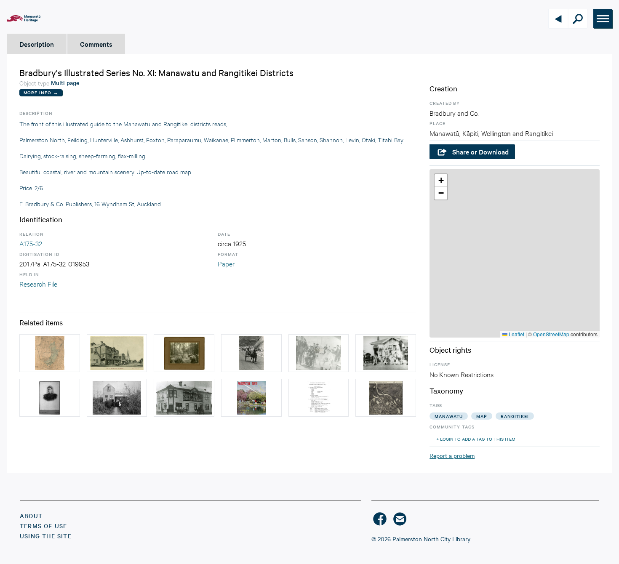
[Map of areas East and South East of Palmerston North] (49, 353)
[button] (441, 180)
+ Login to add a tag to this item (475, 439)
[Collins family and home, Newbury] (117, 398)
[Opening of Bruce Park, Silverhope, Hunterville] (184, 353)
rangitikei (515, 416)
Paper (226, 263)
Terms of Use (43, 525)
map (481, 416)
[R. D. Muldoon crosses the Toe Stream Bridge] (251, 353)
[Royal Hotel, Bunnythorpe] (184, 398)
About (31, 515)
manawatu (449, 416)
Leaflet (515, 334)
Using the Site (46, 536)
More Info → (41, 92)
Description (36, 43)
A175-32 (30, 243)
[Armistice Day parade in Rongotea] (385, 353)
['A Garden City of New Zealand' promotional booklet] (251, 398)
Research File (38, 283)
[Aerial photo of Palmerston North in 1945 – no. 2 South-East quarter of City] (385, 398)
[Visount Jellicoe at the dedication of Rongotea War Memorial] (318, 353)
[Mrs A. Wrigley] (49, 398)
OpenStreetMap (551, 334)
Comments (96, 43)
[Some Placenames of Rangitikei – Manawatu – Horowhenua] (318, 398)
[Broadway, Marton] (117, 353)
